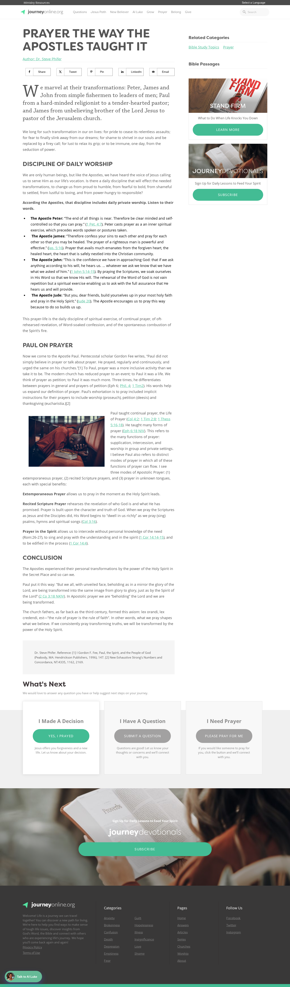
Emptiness (111, 954)
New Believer (119, 12)
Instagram (233, 932)
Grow (150, 12)
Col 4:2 (133, 419)
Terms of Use (31, 953)
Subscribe (228, 194)
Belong (176, 12)
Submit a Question (142, 736)
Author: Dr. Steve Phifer (42, 59)
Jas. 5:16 (55, 247)
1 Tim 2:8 (148, 419)
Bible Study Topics (204, 47)
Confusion (111, 932)
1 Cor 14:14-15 (152, 537)
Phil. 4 (125, 385)
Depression (111, 947)
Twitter (231, 925)
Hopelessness (144, 925)
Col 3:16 (89, 521)
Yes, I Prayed (61, 736)
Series (181, 939)
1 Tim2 (137, 385)
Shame (140, 954)
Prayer (162, 12)
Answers (183, 925)
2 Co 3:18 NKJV (52, 596)
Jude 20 (84, 301)
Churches (183, 947)
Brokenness (112, 925)
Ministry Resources (37, 3)
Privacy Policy (32, 947)
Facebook (233, 918)
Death (108, 939)
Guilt (138, 918)
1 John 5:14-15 (82, 271)
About (181, 961)
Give (188, 12)
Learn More (228, 129)
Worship (183, 954)
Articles (182, 932)
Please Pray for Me (224, 736)
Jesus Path (98, 12)
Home (181, 918)
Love (138, 947)
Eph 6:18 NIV (133, 430)
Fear (107, 961)
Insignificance (144, 939)
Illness (139, 932)
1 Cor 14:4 (78, 543)
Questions (80, 12)
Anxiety (109, 918)
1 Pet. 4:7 (94, 224)
